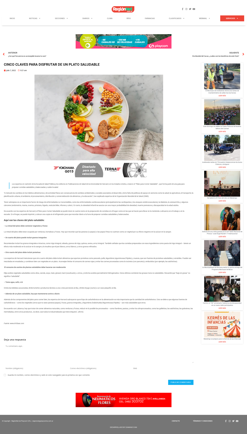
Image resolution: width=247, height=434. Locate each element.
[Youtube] (194, 9)
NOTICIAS (33, 18)
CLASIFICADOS (175, 18)
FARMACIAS (150, 18)
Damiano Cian (131, 427)
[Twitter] (190, 9)
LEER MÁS (222, 96)
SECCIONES (60, 18)
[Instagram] (186, 9)
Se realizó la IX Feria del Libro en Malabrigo (222, 198)
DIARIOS (85, 18)
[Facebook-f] (182, 9)
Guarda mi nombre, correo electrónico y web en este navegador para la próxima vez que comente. (49, 375)
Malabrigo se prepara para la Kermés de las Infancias (222, 339)
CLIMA (109, 18)
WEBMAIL (203, 18)
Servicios (230, 18)
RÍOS (129, 18)
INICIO (12, 18)
